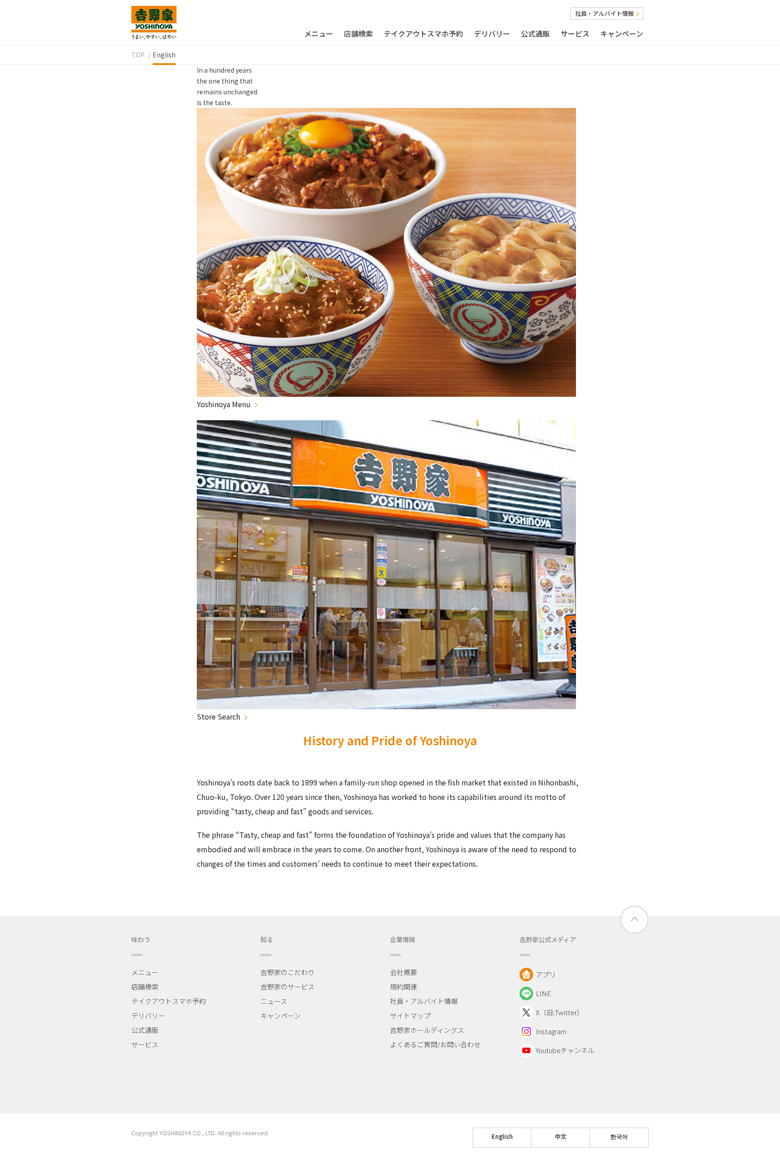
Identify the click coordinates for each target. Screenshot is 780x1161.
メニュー (318, 33)
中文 (560, 1136)
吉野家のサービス (287, 986)
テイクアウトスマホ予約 (423, 33)
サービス (575, 33)
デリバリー (492, 33)
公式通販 (535, 33)
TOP (137, 54)
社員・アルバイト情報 (604, 13)
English (502, 1136)
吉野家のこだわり (287, 972)
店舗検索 (358, 33)
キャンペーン (621, 33)
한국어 (619, 1136)
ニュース (273, 1001)
